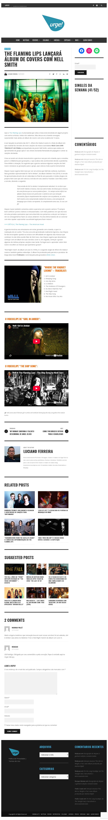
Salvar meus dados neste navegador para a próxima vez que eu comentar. (31, 725)
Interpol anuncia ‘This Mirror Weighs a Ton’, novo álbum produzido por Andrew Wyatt (89, 161)
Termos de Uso (14, 761)
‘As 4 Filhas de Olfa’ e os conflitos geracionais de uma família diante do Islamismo (58, 580)
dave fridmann (18, 413)
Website (7, 716)
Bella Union (51, 255)
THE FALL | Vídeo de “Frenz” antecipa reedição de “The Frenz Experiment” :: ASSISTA (13, 580)
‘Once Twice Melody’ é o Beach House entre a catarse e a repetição (51, 539)
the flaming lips (41, 413)
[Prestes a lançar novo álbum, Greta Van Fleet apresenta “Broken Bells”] (11, 592)
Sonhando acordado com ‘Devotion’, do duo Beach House (57, 602)
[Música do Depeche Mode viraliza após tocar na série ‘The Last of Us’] (33, 569)
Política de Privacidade (17, 759)
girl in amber (26, 413)
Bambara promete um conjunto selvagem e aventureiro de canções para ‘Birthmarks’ (19, 512)
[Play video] (7, 569)
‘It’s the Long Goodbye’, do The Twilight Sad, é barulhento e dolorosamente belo (89, 171)
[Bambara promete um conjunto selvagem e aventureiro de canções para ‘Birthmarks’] (16, 499)
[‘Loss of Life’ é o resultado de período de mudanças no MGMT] (50, 499)
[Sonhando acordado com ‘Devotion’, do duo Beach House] (55, 592)
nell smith (33, 413)
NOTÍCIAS (7, 49)
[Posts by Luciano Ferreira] (5, 74)
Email (6, 707)
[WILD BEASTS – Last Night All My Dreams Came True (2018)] (33, 592)
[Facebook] (93, 5)
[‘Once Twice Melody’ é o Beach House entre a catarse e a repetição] (50, 527)
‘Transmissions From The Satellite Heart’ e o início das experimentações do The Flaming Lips (19, 540)
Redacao (15, 647)
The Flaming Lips (15, 133)
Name (6, 698)
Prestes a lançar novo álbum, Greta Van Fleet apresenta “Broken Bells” (13, 602)
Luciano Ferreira (13, 74)
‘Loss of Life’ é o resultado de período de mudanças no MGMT (53, 511)
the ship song (50, 413)
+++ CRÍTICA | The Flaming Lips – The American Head (24, 224)
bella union (10, 413)
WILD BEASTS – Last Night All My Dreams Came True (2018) (35, 602)
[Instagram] (96, 5)
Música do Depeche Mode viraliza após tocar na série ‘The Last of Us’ (35, 579)
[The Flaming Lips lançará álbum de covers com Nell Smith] (36, 100)
